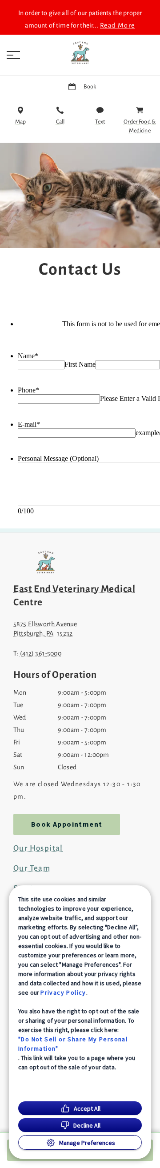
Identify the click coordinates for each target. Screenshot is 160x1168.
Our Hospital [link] (38, 848)
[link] (80, 52)
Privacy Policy (63, 992)
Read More (117, 25)
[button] (13, 55)
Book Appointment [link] (66, 824)
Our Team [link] (31, 868)
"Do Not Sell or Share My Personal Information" (73, 1043)
